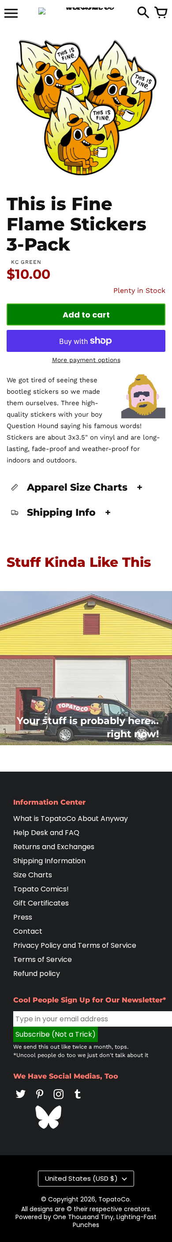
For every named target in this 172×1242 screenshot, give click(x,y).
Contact (27, 931)
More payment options (86, 359)
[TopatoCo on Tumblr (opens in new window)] (77, 1100)
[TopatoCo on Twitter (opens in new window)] (20, 1100)
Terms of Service (42, 959)
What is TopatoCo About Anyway (70, 818)
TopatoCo (114, 1199)
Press (22, 917)
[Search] (143, 13)
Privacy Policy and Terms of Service (74, 945)
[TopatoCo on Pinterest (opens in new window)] (39, 1100)
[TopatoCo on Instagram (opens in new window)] (58, 1100)
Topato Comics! (41, 889)
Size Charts (32, 875)
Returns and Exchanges (53, 847)
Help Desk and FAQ (46, 833)
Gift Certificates (41, 903)
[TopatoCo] (86, 11)
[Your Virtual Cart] (161, 13)
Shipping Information (49, 861)
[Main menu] (11, 14)
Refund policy (36, 973)
